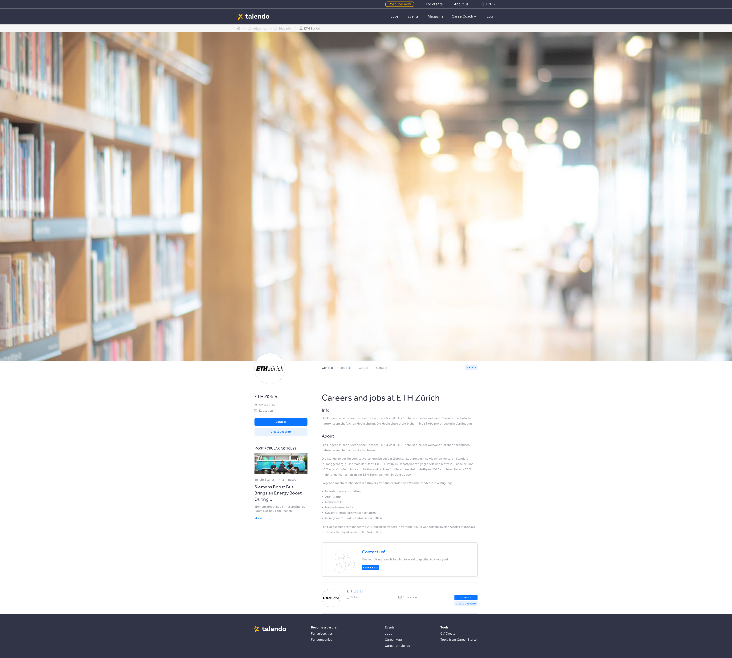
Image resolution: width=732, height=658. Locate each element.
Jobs (394, 16)
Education (266, 410)
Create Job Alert (280, 431)
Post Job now (400, 4)
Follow (472, 367)
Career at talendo (397, 646)
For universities (322, 633)
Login (491, 16)
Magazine (435, 16)
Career (363, 367)
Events (413, 16)
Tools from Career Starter (459, 639)
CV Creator (448, 633)
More (258, 518)
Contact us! (370, 567)
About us (461, 4)
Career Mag (393, 639)
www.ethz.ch (268, 404)
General (327, 367)
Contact (381, 367)
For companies (321, 639)
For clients (434, 4)
